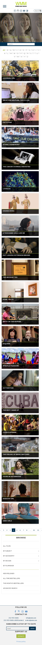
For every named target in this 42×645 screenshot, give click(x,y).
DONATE (21, 636)
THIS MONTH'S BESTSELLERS (13, 583)
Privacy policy (21, 641)
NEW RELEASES (8, 573)
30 (34, 530)
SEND (32, 628)
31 (38, 530)
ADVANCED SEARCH (10, 588)
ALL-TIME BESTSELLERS (11, 578)
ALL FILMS (7, 546)
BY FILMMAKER (8, 566)
